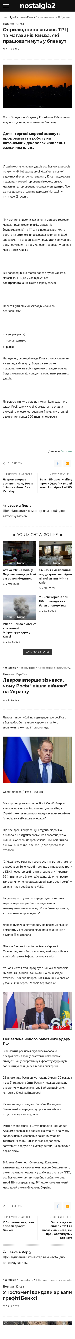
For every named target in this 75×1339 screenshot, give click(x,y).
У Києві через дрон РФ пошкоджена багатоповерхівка (53, 601)
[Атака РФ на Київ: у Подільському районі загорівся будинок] (19, 553)
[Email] (67, 463)
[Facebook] (58, 463)
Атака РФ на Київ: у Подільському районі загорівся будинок (19, 574)
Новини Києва (13, 23)
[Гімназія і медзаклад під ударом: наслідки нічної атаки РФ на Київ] (55, 553)
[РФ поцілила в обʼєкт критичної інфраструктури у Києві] (19, 607)
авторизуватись (15, 516)
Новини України (15, 674)
